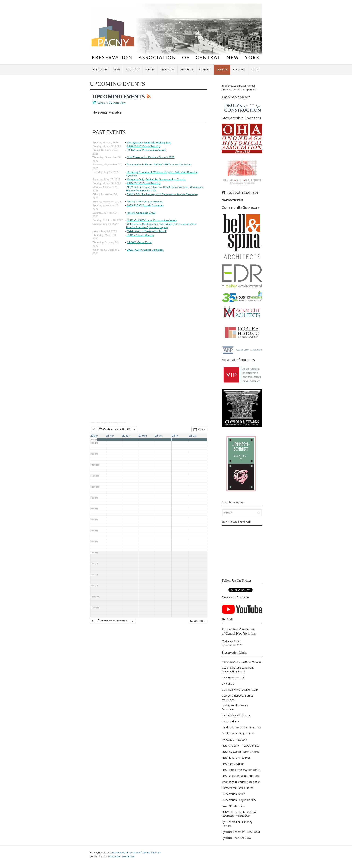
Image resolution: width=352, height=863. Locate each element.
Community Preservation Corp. (240, 689)
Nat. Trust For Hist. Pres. (236, 757)
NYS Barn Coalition (233, 763)
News (116, 69)
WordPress (128, 856)
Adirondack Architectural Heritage (241, 661)
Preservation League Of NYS (239, 800)
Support (205, 69)
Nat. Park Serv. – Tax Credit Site (240, 745)
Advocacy (133, 69)
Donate (222, 69)
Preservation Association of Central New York (136, 852)
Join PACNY (100, 69)
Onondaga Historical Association (241, 782)
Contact (239, 69)
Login (255, 69)
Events (150, 69)
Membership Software (117, 423)
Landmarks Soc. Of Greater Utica (241, 727)
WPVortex (114, 856)
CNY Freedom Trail (233, 677)
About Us (186, 69)
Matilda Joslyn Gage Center (238, 733)
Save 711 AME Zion (233, 806)
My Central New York (234, 739)
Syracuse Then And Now (236, 838)
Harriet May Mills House (236, 715)
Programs (167, 69)
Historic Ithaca (230, 721)
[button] (197, 620)
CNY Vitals (228, 683)
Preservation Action (233, 794)
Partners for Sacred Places (237, 788)
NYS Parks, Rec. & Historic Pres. (241, 776)
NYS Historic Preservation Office (241, 769)
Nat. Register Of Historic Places (240, 751)
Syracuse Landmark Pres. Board (241, 832)
